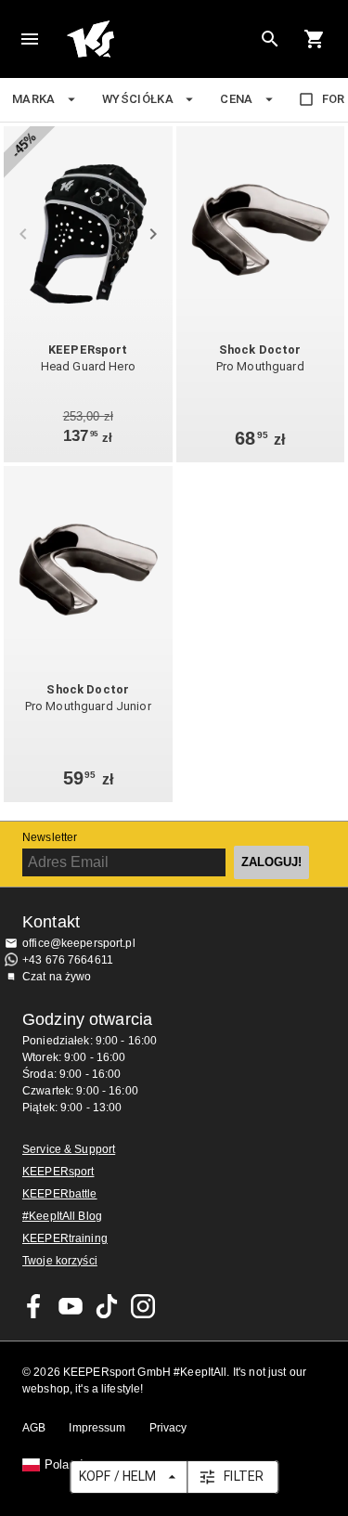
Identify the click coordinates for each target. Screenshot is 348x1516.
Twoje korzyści (59, 1260)
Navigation (29, 39)
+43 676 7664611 (67, 959)
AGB (33, 1427)
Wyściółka (138, 99)
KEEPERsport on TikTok (107, 1306)
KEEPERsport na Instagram (143, 1306)
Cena (236, 99)
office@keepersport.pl (78, 943)
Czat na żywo (57, 976)
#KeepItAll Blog (62, 1216)
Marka (34, 99)
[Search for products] (270, 39)
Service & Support (68, 1149)
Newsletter (49, 837)
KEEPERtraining (65, 1238)
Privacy (168, 1427)
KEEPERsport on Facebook (34, 1306)
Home (159, 39)
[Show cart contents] (314, 39)
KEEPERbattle (59, 1193)
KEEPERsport (58, 1171)
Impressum (97, 1427)
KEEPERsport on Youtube (70, 1306)
